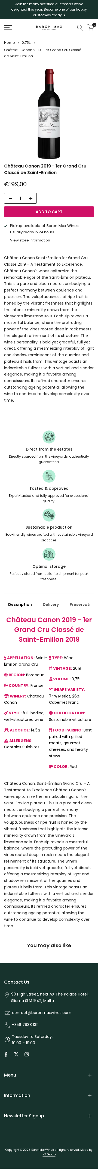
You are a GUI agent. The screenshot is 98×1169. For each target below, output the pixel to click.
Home (9, 42)
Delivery (51, 604)
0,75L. (26, 42)
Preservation (83, 604)
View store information (30, 240)
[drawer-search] (80, 27)
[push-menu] (8, 27)
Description (20, 604)
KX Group (49, 1154)
